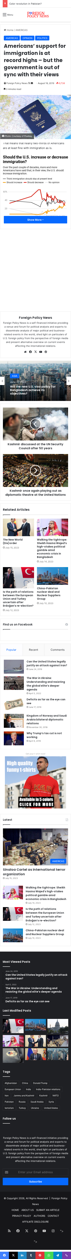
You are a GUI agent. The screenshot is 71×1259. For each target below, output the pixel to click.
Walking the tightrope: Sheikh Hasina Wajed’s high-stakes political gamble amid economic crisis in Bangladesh (52, 548)
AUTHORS (39, 1215)
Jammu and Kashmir (24, 1095)
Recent (33, 649)
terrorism (9, 1108)
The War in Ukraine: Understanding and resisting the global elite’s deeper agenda (46, 683)
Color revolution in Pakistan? (25, 3)
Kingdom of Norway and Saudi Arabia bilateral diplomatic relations (47, 719)
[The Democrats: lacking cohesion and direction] (13, 1055)
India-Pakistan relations (48, 1089)
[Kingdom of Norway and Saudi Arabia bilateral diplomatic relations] (14, 721)
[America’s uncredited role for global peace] (57, 1026)
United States (51, 1108)
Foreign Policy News (35, 317)
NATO (56, 1095)
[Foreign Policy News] (35, 14)
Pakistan (9, 1101)
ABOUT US (27, 1209)
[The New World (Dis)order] (18, 527)
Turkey (22, 1108)
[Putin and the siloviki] (35, 1054)
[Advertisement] (35, 59)
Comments (58, 649)
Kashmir (43, 1095)
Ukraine (35, 1108)
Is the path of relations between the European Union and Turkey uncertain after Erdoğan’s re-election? (18, 599)
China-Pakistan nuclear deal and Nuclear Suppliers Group (48, 593)
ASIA (14, 375)
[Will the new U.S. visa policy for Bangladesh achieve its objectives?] (57, 1054)
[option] (35, 381)
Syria (51, 1101)
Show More (34, 219)
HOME (15, 1209)
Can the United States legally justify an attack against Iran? (47, 663)
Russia (22, 1101)
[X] (35, 352)
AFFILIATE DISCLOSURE (35, 1221)
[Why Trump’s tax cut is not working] (14, 738)
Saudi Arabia (37, 1101)
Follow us (9, 1118)
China (25, 1083)
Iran (7, 1095)
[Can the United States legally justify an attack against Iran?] (14, 667)
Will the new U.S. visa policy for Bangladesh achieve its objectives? (33, 390)
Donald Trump (40, 1083)
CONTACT (53, 1215)
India (28, 1089)
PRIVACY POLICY (21, 1215)
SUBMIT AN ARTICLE (48, 1209)
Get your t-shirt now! (35, 753)
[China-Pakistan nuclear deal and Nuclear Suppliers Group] (52, 576)
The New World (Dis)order (13, 541)
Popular (11, 649)
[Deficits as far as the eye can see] (14, 704)
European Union (13, 1089)
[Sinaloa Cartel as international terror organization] (57, 1041)
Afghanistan (11, 1083)
